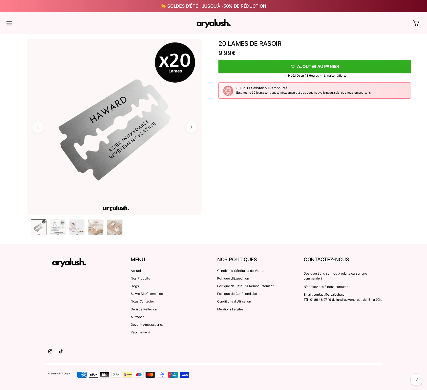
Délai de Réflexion (144, 309)
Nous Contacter (142, 301)
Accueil (136, 271)
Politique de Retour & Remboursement (245, 286)
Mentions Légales (230, 309)
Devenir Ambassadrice (147, 324)
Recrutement (140, 332)
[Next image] (191, 127)
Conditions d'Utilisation (234, 301)
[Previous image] (38, 127)
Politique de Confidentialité (237, 294)
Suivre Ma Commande (147, 294)
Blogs (135, 286)
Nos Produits (140, 278)
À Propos (137, 317)
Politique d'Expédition (233, 278)
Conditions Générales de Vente (240, 271)
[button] (9, 23)
